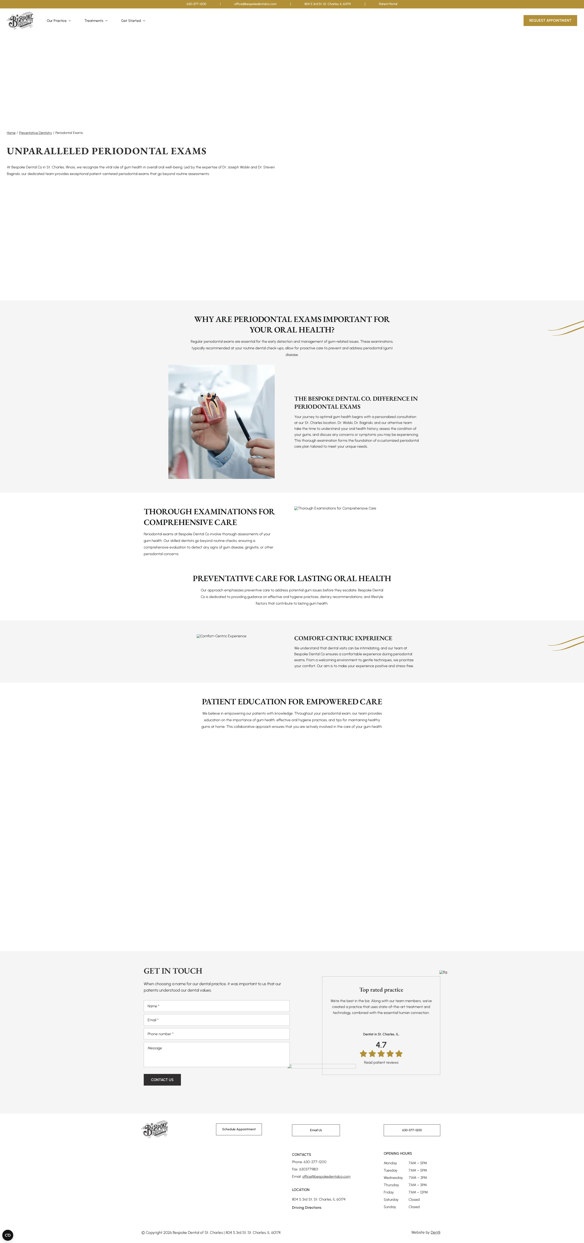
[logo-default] (20, 13)
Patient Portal (388, 4)
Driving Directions (306, 1207)
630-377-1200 (196, 4)
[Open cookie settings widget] (7, 1235)
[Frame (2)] (154, 1122)
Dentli (435, 1232)
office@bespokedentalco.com (255, 4)
